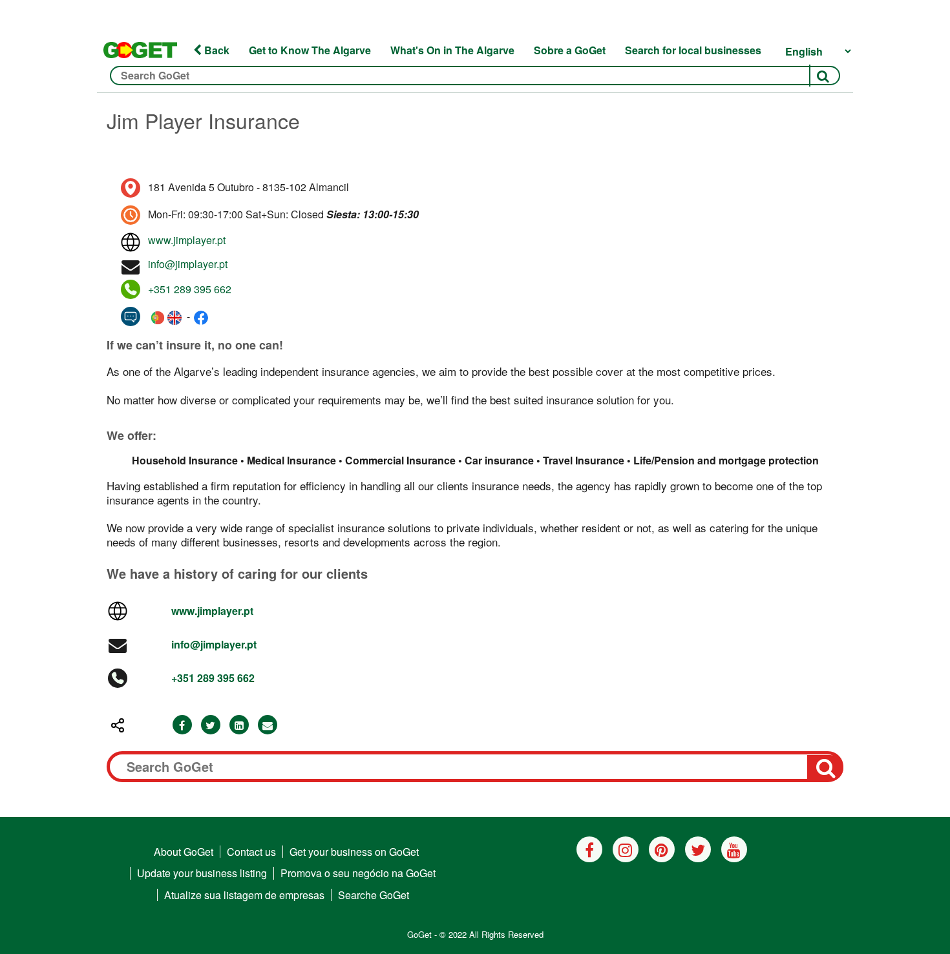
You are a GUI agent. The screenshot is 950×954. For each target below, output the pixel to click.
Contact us (251, 851)
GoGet (419, 934)
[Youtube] (734, 849)
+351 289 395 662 (189, 289)
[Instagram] (625, 849)
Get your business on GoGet (354, 851)
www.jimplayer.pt (187, 240)
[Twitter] (211, 725)
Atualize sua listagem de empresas (244, 895)
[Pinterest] (662, 849)
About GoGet (183, 851)
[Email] (268, 725)
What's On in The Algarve (452, 50)
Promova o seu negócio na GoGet (358, 873)
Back (215, 50)
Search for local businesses (693, 50)
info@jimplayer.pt (187, 263)
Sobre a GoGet (570, 50)
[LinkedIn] (239, 725)
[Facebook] (182, 725)
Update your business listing (202, 873)
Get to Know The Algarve (310, 50)
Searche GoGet (373, 895)
